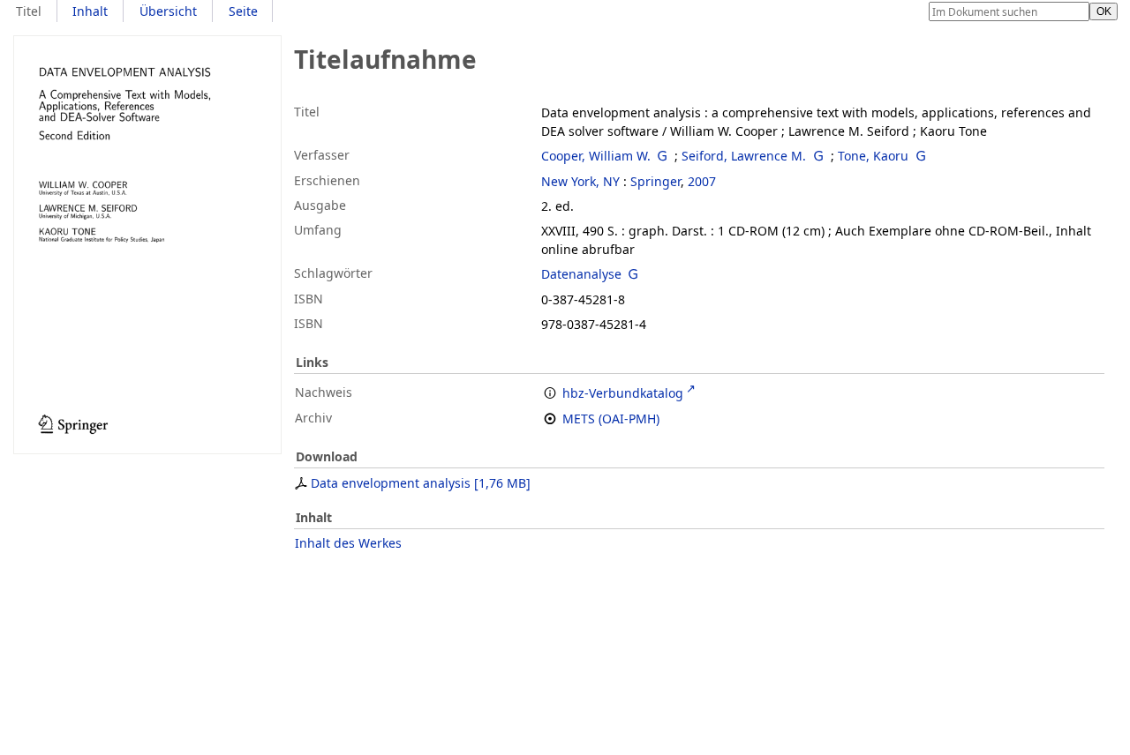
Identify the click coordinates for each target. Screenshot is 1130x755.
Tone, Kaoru (873, 155)
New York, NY (580, 181)
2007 (702, 181)
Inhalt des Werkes (348, 542)
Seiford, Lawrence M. (744, 155)
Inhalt (90, 11)
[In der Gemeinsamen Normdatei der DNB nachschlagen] (663, 155)
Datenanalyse (581, 273)
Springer (655, 181)
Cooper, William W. (596, 155)
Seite (243, 11)
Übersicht (168, 11)
